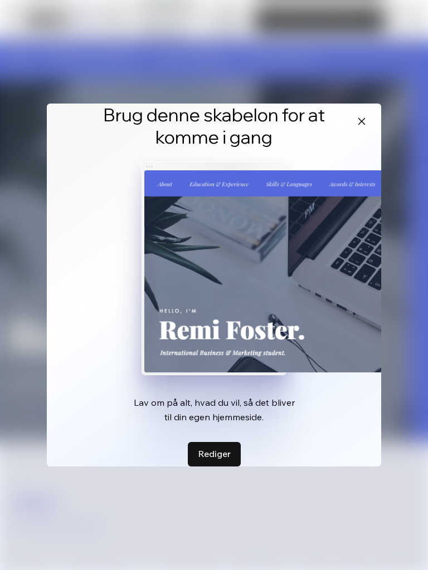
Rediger (214, 453)
